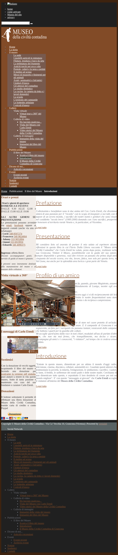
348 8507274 (15, 233)
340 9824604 (20, 236)
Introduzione (51, 355)
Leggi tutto (41, 227)
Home (4, 191)
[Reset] (31, 23)
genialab (103, 423)
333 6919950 (16, 242)
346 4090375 (18, 245)
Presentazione (53, 236)
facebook (18, 225)
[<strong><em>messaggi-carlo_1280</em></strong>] (22, 352)
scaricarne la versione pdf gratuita (18, 374)
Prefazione (49, 202)
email (9, 225)
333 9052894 (17, 239)
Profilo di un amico (57, 275)
